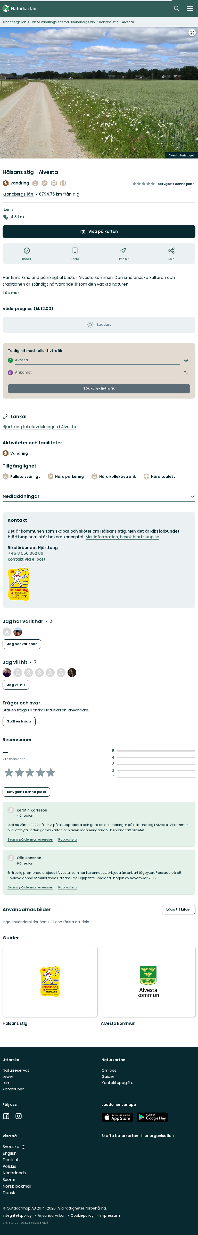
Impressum (110, 1215)
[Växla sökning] (176, 8)
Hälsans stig (15, 1023)
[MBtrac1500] (28, 672)
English (9, 1153)
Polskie (9, 1166)
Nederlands (14, 1173)
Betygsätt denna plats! (176, 184)
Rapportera (67, 839)
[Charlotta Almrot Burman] (39, 672)
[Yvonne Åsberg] (17, 672)
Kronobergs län (18, 194)
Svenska (11, 1147)
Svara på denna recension (30, 839)
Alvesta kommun (118, 1023)
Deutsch (11, 1160)
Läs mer (11, 293)
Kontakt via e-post (27, 559)
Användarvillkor (52, 1215)
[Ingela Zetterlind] (61, 672)
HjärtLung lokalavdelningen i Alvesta (39, 426)
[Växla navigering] (190, 8)
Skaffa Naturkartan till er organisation (138, 1135)
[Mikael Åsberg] (7, 672)
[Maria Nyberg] (17, 632)
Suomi (9, 1180)
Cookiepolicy (83, 1215)
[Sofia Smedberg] (72, 672)
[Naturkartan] (19, 8)
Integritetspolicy (18, 1215)
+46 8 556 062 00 (25, 553)
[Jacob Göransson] (50, 672)
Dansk (9, 1193)
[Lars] (7, 632)
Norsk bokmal (17, 1186)
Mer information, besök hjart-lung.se (122, 537)
